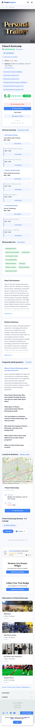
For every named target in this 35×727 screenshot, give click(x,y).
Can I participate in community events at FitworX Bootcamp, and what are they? (15, 419)
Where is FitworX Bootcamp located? (14, 446)
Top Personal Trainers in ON (11, 79)
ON (6, 7)
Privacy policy (17, 705)
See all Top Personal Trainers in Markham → (16, 687)
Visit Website (10, 53)
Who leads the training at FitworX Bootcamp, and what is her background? (15, 428)
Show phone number (11, 57)
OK (17, 722)
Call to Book (17, 112)
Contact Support (26, 713)
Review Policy (17, 707)
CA (3, 7)
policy (12, 718)
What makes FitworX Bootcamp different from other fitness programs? (15, 438)
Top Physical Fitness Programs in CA (13, 86)
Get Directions (9, 68)
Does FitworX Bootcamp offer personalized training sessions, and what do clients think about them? (15, 398)
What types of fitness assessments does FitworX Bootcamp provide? (13, 409)
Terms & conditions (17, 703)
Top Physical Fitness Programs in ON (13, 89)
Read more (7, 313)
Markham (12, 7)
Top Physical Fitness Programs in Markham (15, 82)
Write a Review (18, 108)
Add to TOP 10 (18, 116)
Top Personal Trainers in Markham (12, 72)
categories (5, 693)
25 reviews (19, 49)
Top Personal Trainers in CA (11, 75)
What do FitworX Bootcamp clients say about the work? (16, 369)
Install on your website (17, 572)
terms (25, 717)
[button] (17, 61)
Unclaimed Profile (18, 104)
